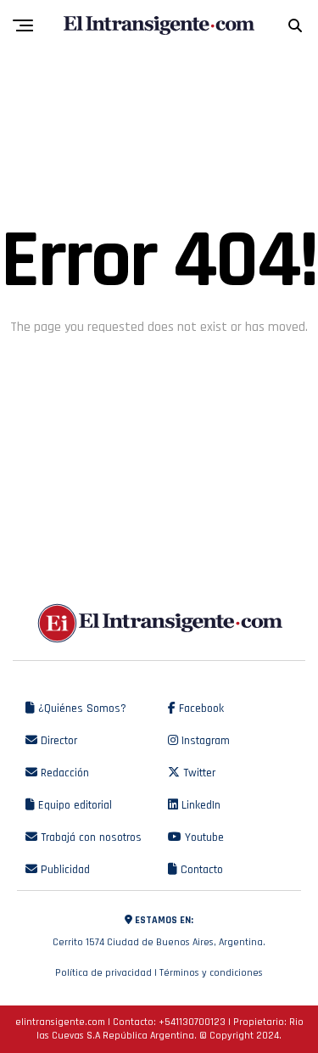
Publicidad (63, 869)
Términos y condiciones (211, 972)
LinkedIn (199, 805)
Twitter (197, 773)
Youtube (202, 837)
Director (57, 740)
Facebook (200, 708)
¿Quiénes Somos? (80, 708)
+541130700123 (192, 1022)
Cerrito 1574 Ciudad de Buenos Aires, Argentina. (159, 931)
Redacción (63, 773)
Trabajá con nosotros (89, 837)
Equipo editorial (73, 805)
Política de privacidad (103, 972)
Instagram (204, 740)
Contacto (200, 869)
